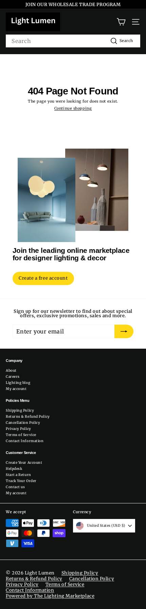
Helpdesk (14, 468)
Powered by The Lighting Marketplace (50, 596)
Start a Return (18, 475)
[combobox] (73, 41)
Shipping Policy (20, 410)
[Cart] (121, 22)
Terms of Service (21, 435)
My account (16, 389)
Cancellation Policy (23, 422)
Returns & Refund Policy (28, 416)
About (11, 370)
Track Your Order (21, 481)
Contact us (15, 487)
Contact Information (24, 441)
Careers (13, 376)
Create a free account (43, 278)
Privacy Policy (18, 429)
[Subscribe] (123, 331)
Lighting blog (18, 382)
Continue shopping (73, 108)
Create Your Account (24, 462)
